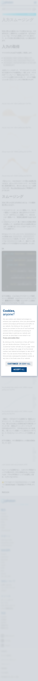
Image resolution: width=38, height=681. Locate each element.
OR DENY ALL (19, 364)
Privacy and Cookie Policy (11, 338)
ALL (19, 369)
